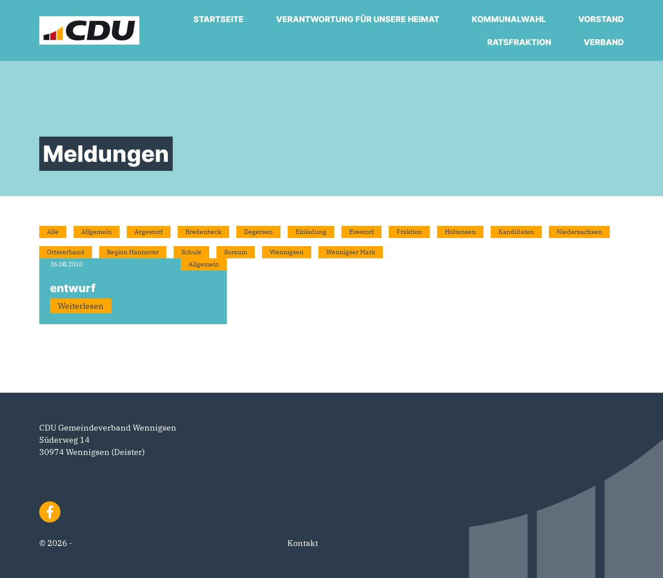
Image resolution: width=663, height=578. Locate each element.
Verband (604, 42)
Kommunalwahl (509, 19)
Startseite (218, 19)
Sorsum (235, 252)
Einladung (311, 232)
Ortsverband (65, 252)
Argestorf (148, 232)
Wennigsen (287, 252)
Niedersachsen (579, 232)
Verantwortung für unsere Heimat (357, 19)
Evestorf (361, 232)
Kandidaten (516, 232)
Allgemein (96, 232)
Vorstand (601, 19)
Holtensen (460, 232)
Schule (191, 252)
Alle (53, 232)
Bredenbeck (203, 232)
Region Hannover (133, 252)
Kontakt (302, 543)
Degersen (258, 232)
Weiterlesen (81, 306)
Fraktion (409, 232)
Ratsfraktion (519, 42)
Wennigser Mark (350, 252)
